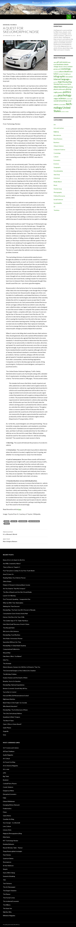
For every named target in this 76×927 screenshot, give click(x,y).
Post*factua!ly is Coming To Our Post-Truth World (18, 571)
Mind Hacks (6, 837)
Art (55, 124)
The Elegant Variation (9, 890)
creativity (56, 71)
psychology (64, 95)
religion (56, 98)
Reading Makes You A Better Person (14, 578)
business (60, 64)
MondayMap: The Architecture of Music (15, 710)
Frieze (5, 812)
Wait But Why (7, 912)
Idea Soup (57, 174)
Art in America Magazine (10, 766)
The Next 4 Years (8, 720)
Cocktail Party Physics (10, 783)
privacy (55, 96)
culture (61, 71)
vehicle (7, 523)
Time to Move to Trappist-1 (11, 567)
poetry (60, 92)
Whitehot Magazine (9, 915)
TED (4, 880)
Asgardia (5, 731)
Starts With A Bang (9, 873)
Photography (58, 192)
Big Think (6, 776)
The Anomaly (7, 663)
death (66, 71)
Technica (13, 24)
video (67, 111)
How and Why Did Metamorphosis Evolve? (16, 695)
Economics (57, 160)
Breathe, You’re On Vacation (12, 681)
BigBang (56, 132)
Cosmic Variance (8, 787)
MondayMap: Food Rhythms (11, 635)
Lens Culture (7, 826)
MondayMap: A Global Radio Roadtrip (14, 645)
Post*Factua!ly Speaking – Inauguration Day (16, 599)
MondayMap (67, 82)
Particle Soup (58, 189)
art (58, 62)
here (19, 509)
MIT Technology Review (10, 840)
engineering (23, 521)
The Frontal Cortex (9, 898)
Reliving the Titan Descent (11, 606)
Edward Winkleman (9, 801)
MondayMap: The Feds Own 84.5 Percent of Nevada (19, 610)
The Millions (6, 905)
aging (55, 62)
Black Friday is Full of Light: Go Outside (15, 703)
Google (65, 74)
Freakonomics (7, 808)
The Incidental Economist (11, 901)
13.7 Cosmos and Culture (11, 748)
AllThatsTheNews (8, 751)
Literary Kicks (7, 830)
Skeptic (5, 869)
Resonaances (7, 862)
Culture (56, 157)
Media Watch (58, 182)
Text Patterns (7, 883)
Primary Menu (73, 16)
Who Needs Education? (10, 706)
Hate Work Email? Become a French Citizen (16, 624)
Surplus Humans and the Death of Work (15, 678)
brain (55, 64)
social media (69, 98)
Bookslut (6, 780)
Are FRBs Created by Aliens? (12, 563)
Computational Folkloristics (11, 649)
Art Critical (6, 758)
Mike (19, 35)
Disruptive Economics (9, 794)
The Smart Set (7, 908)
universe (63, 111)
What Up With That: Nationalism (13, 603)
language (65, 79)
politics (67, 91)
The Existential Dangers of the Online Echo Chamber (19, 670)
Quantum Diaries (8, 858)
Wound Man (6, 653)
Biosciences (57, 135)
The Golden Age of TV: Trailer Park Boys (15, 620)
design (7, 521)
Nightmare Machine (9, 699)
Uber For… (6, 660)
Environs (6, 24)
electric (14, 521)
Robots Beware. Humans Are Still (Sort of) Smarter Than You (21, 667)
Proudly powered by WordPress (11, 924)
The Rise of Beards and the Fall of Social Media (17, 592)
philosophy (62, 89)
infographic (59, 76)
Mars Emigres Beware (10, 540)
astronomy (63, 62)
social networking (60, 101)
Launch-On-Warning (9, 595)
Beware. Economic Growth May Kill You (15, 688)
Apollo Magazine (8, 755)
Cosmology (57, 153)
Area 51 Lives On (8, 574)
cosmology (66, 69)
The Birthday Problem (10, 674)
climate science (62, 66)
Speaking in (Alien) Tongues (11, 717)
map (60, 81)
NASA (69, 84)
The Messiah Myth (9, 628)
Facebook (60, 74)
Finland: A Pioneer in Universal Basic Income (16, 585)
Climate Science (59, 146)
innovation (69, 77)
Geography (57, 167)
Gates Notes (7, 815)
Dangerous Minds (8, 790)
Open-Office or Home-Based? (12, 724)
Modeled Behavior (8, 844)
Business (56, 142)
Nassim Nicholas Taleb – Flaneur (13, 848)
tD (54, 206)
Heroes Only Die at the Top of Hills (13, 617)
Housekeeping (58, 171)
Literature (57, 178)
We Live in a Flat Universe (11, 631)
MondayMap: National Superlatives (13, 685)
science (62, 98)
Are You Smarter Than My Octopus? (14, 588)
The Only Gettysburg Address (12, 713)
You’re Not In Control (9, 692)
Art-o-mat (6, 769)
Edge (4, 798)
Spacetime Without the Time (12, 642)
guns (69, 74)
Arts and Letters (59, 128)
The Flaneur (6, 894)
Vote (4, 735)
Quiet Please (7, 728)
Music (55, 185)
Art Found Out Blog (9, 762)
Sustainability (58, 203)
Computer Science (59, 149)
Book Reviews (58, 139)
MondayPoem (58, 84)
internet (57, 79)
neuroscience (60, 86)
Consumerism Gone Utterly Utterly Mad (15, 613)
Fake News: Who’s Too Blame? (12, 656)
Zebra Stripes (7, 581)
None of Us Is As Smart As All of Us (14, 560)
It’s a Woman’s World (10, 533)
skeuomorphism (34, 521)
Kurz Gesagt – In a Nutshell (11, 823)
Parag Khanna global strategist (12, 851)
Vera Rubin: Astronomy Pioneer (12, 638)
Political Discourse (59, 196)
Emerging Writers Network (11, 805)
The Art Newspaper (9, 887)
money (65, 84)
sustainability (62, 104)
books (69, 62)
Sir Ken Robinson (8, 865)
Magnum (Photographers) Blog (12, 833)
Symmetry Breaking (9, 876)
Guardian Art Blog (8, 819)
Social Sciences (58, 199)
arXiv (4, 773)
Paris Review (7, 855)
